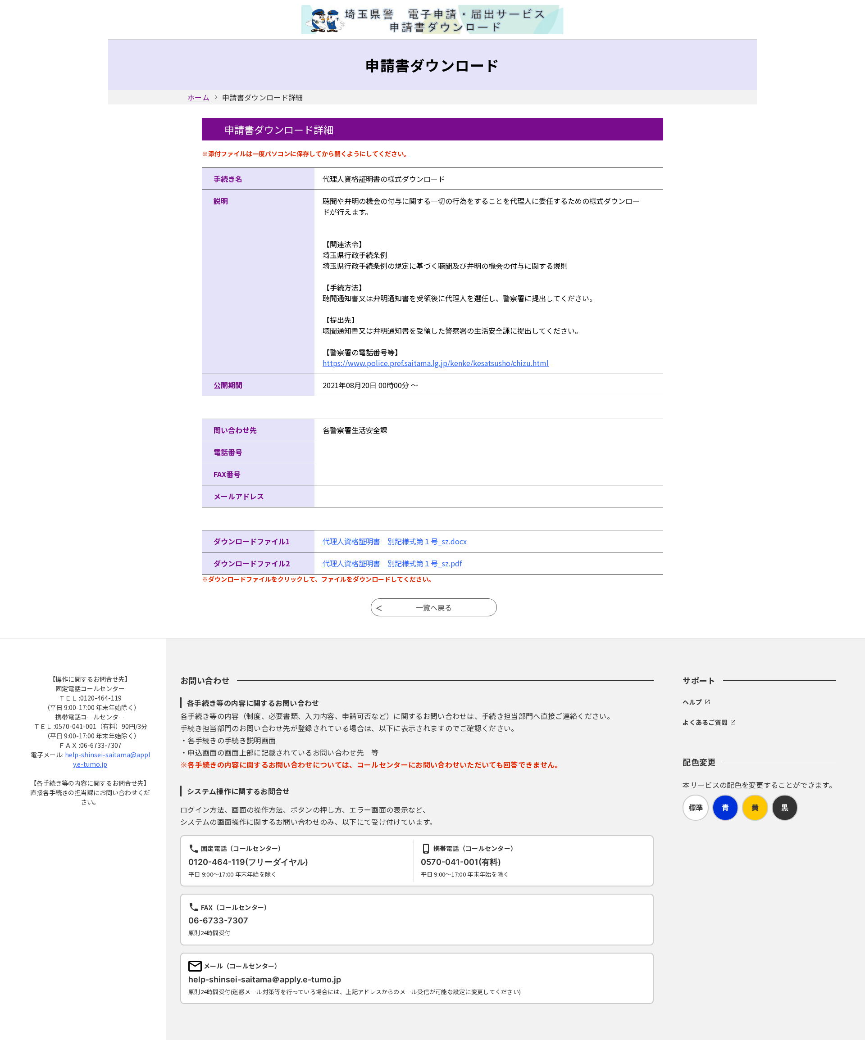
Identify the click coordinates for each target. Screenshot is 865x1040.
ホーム (198, 97)
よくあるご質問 (705, 722)
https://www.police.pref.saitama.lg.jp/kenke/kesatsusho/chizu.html (436, 362)
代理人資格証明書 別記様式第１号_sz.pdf (392, 563)
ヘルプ (692, 701)
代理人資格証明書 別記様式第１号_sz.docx (395, 541)
